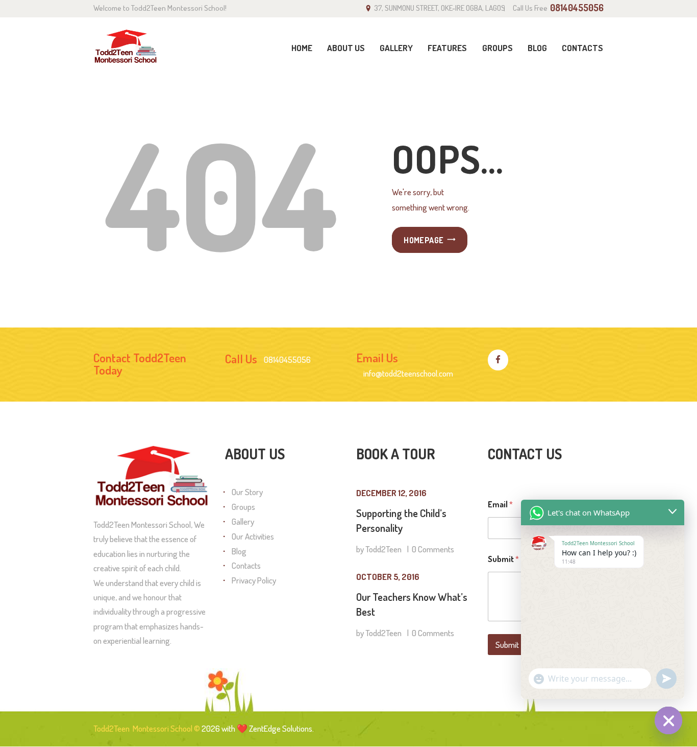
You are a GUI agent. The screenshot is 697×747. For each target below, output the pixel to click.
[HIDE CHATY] (668, 720)
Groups (243, 506)
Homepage (423, 240)
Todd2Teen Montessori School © (146, 728)
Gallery (243, 521)
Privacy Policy (254, 580)
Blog (239, 551)
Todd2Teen (383, 549)
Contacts (246, 565)
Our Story (247, 491)
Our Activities (253, 536)
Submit (507, 644)
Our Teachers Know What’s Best (411, 604)
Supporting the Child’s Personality (401, 520)
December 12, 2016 (391, 492)
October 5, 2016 (387, 576)
